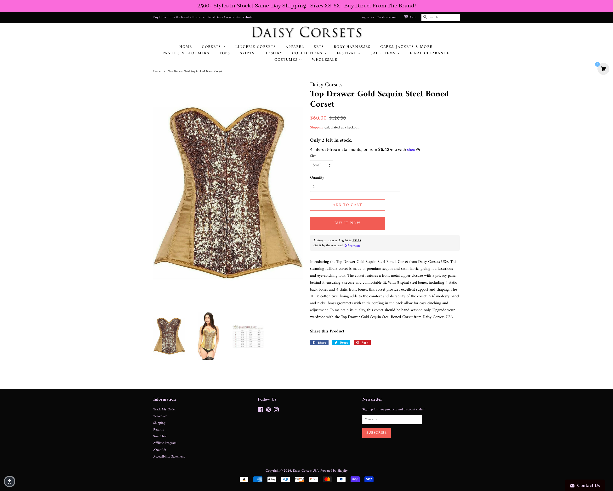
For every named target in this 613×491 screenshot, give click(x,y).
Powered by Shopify (334, 471)
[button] (9, 481)
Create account (387, 17)
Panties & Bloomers (186, 53)
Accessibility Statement (169, 457)
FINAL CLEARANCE (429, 53)
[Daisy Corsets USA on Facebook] (260, 411)
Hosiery (273, 53)
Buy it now (347, 223)
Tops (224, 53)
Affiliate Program (164, 443)
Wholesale (324, 60)
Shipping (316, 127)
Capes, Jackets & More (406, 47)
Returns (158, 430)
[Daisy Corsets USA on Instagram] (276, 411)
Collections (308, 53)
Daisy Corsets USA (306, 471)
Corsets (212, 47)
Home (185, 47)
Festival (347, 53)
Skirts (247, 53)
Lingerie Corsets (255, 47)
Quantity (317, 177)
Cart (413, 17)
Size (313, 156)
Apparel (295, 47)
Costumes (286, 60)
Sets (319, 47)
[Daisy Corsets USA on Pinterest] (268, 411)
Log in (364, 17)
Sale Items (384, 53)
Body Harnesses (352, 47)
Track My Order (164, 410)
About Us (159, 450)
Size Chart (160, 436)
